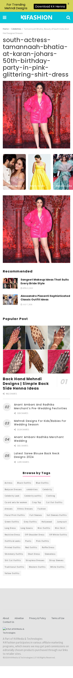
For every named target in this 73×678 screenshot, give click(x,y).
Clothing (50, 495)
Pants (28, 541)
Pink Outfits (42, 541)
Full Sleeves (36, 515)
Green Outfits (12, 521)
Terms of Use (57, 618)
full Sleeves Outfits (57, 515)
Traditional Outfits (14, 567)
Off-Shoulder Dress (34, 534)
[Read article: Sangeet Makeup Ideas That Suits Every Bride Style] (10, 283)
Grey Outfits (30, 521)
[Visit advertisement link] (36, 229)
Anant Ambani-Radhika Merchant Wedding (39, 439)
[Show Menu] (4, 17)
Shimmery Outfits (14, 554)
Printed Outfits (12, 547)
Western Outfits (37, 567)
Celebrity (47, 489)
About (6, 618)
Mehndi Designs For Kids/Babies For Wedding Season (40, 423)
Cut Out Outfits (54, 502)
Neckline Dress (12, 534)
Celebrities (16, 28)
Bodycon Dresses (13, 489)
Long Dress (10, 528)
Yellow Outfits (12, 573)
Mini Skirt (60, 528)
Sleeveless (50, 554)
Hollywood (47, 521)
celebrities (32, 489)
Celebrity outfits (32, 495)
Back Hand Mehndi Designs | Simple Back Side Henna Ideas (26, 383)
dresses (9, 508)
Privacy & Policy (37, 618)
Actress (8, 483)
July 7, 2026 (27, 304)
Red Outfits (31, 547)
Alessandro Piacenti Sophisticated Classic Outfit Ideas (45, 298)
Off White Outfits (58, 534)
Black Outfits (24, 483)
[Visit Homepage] (36, 17)
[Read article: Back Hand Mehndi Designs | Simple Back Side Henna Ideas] (36, 349)
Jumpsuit (62, 521)
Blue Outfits (42, 483)
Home (6, 28)
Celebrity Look (12, 495)
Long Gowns (27, 528)
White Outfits (57, 567)
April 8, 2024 (27, 288)
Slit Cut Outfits (13, 560)
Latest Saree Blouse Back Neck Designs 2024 (37, 455)
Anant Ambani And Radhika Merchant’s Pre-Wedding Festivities (40, 406)
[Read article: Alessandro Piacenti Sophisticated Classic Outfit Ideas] (10, 299)
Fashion (42, 508)
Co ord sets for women (16, 502)
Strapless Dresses (35, 560)
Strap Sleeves (56, 560)
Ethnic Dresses (25, 508)
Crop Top (36, 502)
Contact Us (8, 622)
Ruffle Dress (48, 547)
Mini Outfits (44, 528)
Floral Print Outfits (15, 515)
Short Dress (34, 554)
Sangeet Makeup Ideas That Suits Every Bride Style (45, 281)
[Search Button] (68, 17)
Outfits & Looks (12, 541)
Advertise (19, 618)
